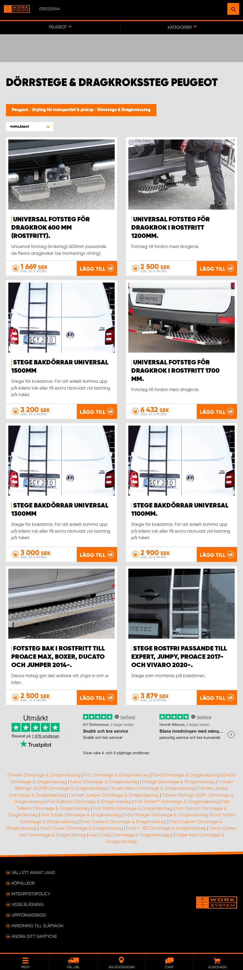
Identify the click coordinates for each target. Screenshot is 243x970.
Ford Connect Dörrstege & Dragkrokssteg (123, 821)
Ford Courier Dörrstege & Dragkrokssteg (81, 828)
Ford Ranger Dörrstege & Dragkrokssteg (166, 814)
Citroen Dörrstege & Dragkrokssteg (43, 775)
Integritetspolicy (31, 893)
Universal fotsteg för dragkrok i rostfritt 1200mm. (170, 227)
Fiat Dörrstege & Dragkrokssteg (116, 775)
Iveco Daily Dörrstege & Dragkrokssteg (129, 835)
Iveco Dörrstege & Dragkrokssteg (104, 781)
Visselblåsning (28, 904)
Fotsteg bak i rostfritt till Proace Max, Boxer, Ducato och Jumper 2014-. (58, 657)
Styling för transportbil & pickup (63, 110)
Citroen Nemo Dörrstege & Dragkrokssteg (151, 788)
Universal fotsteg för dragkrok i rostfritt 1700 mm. (175, 370)
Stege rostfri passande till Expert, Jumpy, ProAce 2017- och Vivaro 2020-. (179, 657)
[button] (29, 126)
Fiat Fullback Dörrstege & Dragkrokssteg (89, 801)
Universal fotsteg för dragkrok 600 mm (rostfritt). (50, 227)
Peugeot (20, 110)
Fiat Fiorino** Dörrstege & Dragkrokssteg (176, 801)
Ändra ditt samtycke (34, 936)
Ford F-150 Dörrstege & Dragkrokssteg (166, 828)
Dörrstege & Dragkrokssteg (124, 110)
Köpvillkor (23, 883)
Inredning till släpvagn (37, 925)
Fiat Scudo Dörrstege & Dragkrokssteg (81, 814)
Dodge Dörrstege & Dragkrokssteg (178, 781)
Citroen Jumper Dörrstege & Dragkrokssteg (114, 795)
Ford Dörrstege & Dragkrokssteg (186, 775)
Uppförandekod (29, 915)
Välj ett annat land (33, 872)
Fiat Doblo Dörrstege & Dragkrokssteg (132, 808)
